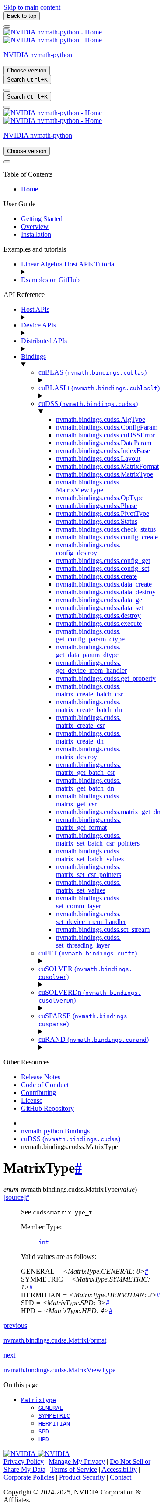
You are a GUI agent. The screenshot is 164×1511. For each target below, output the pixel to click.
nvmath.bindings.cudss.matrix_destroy (88, 753)
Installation (36, 234)
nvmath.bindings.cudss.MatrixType (104, 474)
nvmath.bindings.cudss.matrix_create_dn (88, 737)
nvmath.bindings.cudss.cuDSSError (105, 435)
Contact (120, 1477)
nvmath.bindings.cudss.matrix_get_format (88, 823)
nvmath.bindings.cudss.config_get (103, 560)
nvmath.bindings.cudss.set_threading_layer (88, 941)
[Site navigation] (6, 26)
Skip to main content (31, 7)
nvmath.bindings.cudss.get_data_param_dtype (88, 650)
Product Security (82, 1477)
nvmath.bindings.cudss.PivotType (102, 513)
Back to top (21, 16)
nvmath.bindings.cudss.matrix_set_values (88, 886)
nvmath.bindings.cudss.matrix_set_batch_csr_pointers (98, 839)
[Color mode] (6, 90)
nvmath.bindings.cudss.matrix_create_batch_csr (89, 690)
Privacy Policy (23, 1461)
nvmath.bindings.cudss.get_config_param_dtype (90, 635)
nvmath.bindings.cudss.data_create (104, 584)
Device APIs (38, 325)
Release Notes (40, 1077)
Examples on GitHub (50, 279)
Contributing (38, 1092)
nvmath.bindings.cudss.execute (99, 623)
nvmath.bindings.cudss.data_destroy (106, 592)
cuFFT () (87, 953)
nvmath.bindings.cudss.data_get (100, 600)
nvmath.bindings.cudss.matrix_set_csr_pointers (88, 870)
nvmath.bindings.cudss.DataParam (103, 443)
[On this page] (6, 107)
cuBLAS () (92, 372)
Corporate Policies (28, 1477)
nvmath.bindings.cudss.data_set (99, 607)
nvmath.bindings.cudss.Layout (98, 458)
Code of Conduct (45, 1084)
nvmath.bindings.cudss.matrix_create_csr (88, 721)
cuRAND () (93, 1039)
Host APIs (35, 309)
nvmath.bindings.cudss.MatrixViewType (88, 486)
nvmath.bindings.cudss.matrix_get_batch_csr (88, 768)
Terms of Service (73, 1469)
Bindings (33, 356)
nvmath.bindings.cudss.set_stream (103, 929)
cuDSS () (88, 403)
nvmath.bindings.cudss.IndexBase (103, 450)
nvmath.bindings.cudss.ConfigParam (106, 427)
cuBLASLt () (99, 388)
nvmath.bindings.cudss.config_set (102, 568)
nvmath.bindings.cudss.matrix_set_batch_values (90, 855)
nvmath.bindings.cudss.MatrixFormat (107, 466)
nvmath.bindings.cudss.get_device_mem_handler (91, 666)
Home (29, 189)
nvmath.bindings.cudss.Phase (96, 505)
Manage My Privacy (77, 1461)
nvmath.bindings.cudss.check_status (106, 529)
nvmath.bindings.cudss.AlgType (100, 419)
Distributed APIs (44, 340)
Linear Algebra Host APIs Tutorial (68, 264)
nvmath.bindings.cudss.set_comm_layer (88, 902)
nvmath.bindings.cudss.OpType (99, 497)
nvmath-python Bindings (55, 1131)
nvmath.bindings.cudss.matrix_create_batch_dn (89, 705)
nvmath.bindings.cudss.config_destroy (88, 548)
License (31, 1100)
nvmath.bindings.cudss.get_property (106, 678)
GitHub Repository (47, 1108)
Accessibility (119, 1469)
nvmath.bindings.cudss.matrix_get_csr (88, 800)
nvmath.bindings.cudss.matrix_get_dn (108, 811)
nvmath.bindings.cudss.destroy (98, 615)
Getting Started (42, 218)
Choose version (26, 70)
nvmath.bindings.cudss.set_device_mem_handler (91, 917)
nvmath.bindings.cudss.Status (96, 521)
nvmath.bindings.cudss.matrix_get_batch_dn (88, 784)
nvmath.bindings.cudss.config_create (107, 537)
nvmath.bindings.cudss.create (96, 576)
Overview (35, 226)
